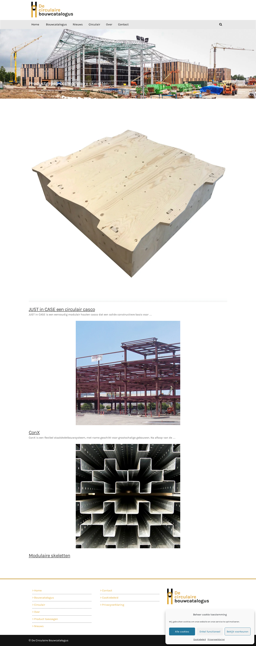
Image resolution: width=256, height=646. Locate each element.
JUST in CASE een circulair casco (62, 309)
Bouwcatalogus (56, 24)
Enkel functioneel (210, 631)
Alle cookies (182, 631)
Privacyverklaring (216, 639)
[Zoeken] (221, 24)
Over (109, 24)
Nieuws (78, 24)
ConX (34, 432)
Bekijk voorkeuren (237, 631)
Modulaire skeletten (49, 555)
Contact (123, 24)
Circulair (94, 24)
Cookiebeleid (199, 639)
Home (35, 24)
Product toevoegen (46, 619)
